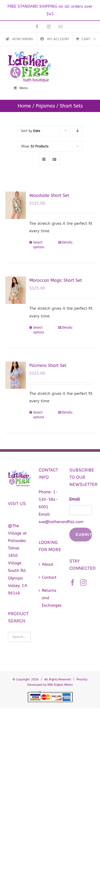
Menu (23, 88)
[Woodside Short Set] (15, 205)
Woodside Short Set (49, 195)
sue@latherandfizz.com (61, 521)
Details (67, 242)
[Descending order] (77, 130)
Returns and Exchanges (50, 598)
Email (74, 499)
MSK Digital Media (60, 684)
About (47, 564)
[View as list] (54, 159)
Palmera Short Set (47, 365)
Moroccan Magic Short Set (55, 280)
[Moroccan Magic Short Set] (15, 290)
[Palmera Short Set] (15, 375)
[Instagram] (83, 582)
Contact (49, 577)
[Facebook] (72, 582)
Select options (38, 245)
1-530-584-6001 (48, 499)
